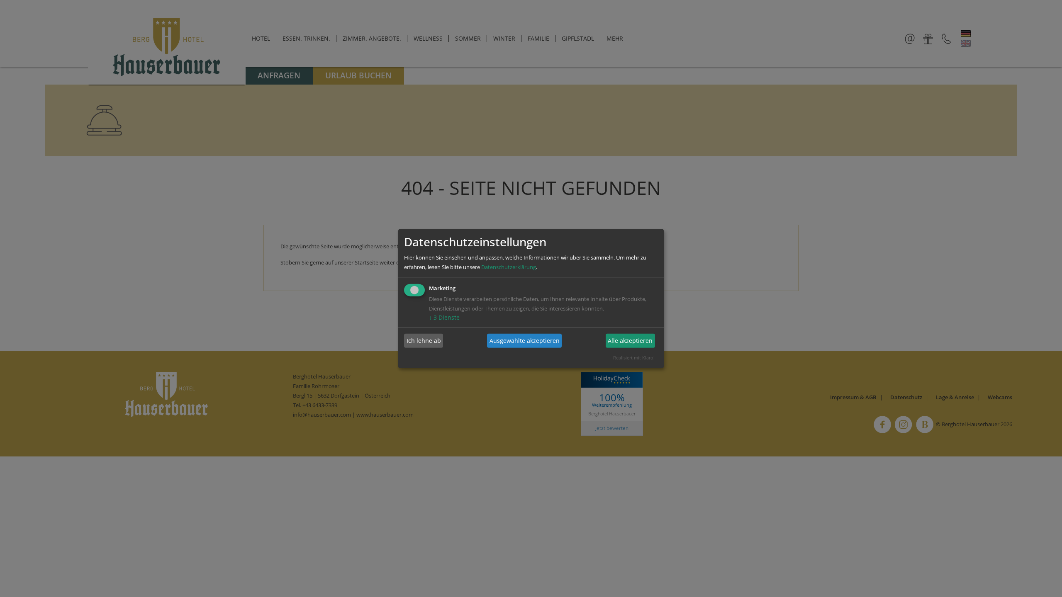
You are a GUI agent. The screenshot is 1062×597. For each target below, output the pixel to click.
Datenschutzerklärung (508, 266)
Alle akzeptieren (630, 341)
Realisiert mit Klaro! (634, 357)
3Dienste (444, 317)
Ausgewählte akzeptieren (525, 341)
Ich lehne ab (424, 341)
